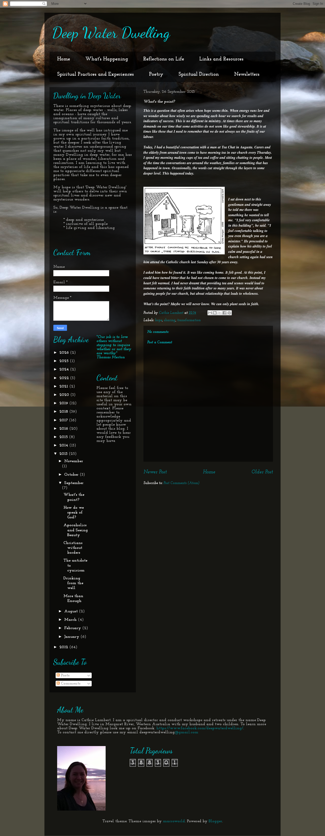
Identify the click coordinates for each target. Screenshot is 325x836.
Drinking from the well (73, 583)
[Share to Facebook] (224, 312)
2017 (64, 420)
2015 (64, 437)
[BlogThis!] (214, 312)
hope (158, 320)
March (71, 620)
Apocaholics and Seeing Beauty (75, 530)
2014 (64, 445)
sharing (169, 320)
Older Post (262, 472)
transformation (189, 320)
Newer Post (155, 472)
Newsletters (246, 74)
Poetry (156, 74)
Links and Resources (221, 59)
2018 (64, 412)
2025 (64, 361)
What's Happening (106, 59)
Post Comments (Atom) (182, 483)
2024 (64, 369)
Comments (70, 684)
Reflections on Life (163, 59)
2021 (64, 386)
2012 (64, 647)
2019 (64, 403)
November (73, 461)
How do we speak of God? (73, 512)
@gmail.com (186, 732)
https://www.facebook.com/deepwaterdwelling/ (199, 728)
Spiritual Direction (198, 74)
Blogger (215, 821)
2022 (64, 378)
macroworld (174, 821)
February (73, 628)
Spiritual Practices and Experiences (95, 74)
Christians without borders (73, 548)
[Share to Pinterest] (229, 312)
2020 (64, 395)
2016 (64, 429)
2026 (64, 353)
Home (63, 59)
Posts (65, 675)
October (72, 475)
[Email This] (210, 312)
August (71, 611)
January (72, 637)
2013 (64, 454)
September (74, 483)
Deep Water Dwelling (111, 32)
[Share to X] (219, 312)
